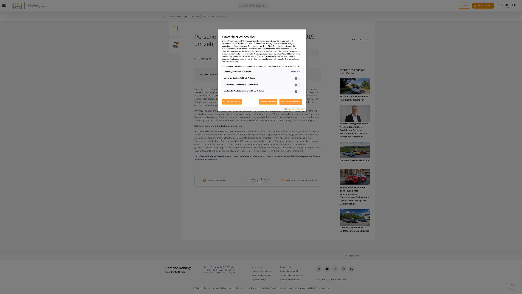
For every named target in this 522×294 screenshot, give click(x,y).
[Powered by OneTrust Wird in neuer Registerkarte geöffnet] (294, 109)
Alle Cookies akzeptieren (291, 101)
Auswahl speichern (268, 101)
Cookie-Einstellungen (231, 101)
